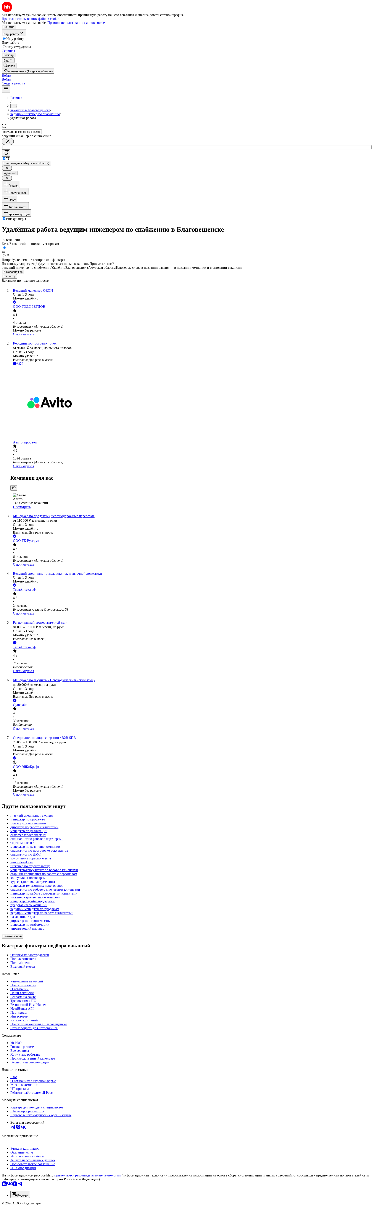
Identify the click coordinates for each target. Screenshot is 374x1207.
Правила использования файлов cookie (76, 22)
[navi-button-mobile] (6, 88)
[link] (9, 65)
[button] (6, 75)
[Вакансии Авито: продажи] (191, 403)
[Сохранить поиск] (6, 153)
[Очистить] (8, 141)
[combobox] (22, 131)
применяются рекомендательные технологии (87, 1175)
